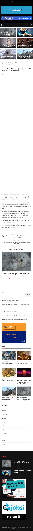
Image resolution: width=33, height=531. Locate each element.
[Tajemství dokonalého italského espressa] (25, 32)
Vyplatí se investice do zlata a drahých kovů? (8, 379)
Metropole (4, 414)
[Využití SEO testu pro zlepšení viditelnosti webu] (9, 355)
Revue (3, 437)
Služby (3, 422)
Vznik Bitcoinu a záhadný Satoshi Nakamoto (22, 363)
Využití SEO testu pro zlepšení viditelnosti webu (8, 363)
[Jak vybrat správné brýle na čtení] (8, 43)
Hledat (3, 292)
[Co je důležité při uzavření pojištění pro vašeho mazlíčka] (16, 261)
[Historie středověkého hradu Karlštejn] (25, 54)
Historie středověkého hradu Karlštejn (25, 57)
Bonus (3, 444)
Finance (3, 440)
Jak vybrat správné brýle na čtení (8, 46)
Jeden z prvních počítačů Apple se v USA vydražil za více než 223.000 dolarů (24, 381)
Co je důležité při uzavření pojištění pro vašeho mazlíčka (8, 34)
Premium (4, 433)
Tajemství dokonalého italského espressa (25, 35)
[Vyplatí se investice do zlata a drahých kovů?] (9, 372)
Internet (3, 429)
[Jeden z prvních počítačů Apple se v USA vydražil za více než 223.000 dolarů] (24, 372)
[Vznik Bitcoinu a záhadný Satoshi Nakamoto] (24, 355)
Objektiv (10, 62)
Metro (3, 425)
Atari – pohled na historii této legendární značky (25, 46)
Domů (3, 62)
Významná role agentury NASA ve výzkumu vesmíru (8, 57)
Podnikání (4, 418)
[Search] (31, 25)
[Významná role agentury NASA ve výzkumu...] (8, 54)
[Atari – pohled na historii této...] (25, 43)
